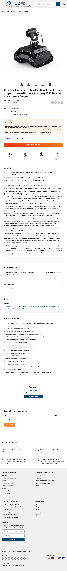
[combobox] (45, 4)
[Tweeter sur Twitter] (59, 102)
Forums (38, 504)
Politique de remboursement (11, 433)
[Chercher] (58, 4)
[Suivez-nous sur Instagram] (9, 558)
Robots (38, 509)
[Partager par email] (62, 102)
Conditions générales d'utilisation (45, 480)
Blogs (37, 507)
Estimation (10, 424)
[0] (64, 4)
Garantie (4, 488)
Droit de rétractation (7, 496)
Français (26, 551)
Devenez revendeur (7, 509)
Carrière (38, 478)
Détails (10, 159)
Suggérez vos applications (9, 514)
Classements (39, 514)
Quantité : (7, 138)
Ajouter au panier (33, 144)
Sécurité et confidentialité (43, 483)
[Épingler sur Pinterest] (55, 102)
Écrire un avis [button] (33, 396)
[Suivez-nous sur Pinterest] (12, 558)
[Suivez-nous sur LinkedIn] (21, 558)
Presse (38, 485)
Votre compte (5, 475)
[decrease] (12, 138)
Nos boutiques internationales (9, 551)
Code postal (53, 415)
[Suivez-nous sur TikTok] (18, 558)
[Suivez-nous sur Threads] (24, 558)
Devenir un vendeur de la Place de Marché (13, 507)
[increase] (22, 138)
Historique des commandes (9, 478)
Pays (5, 415)
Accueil (3, 11)
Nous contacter (6, 493)
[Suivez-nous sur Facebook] (3, 558)
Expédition (4, 480)
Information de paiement (8, 491)
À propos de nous (41, 475)
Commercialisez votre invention (10, 517)
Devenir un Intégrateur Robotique (10, 504)
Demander (41, 159)
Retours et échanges (7, 483)
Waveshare (7, 100)
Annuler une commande (8, 485)
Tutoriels (38, 512)
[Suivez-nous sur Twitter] (6, 558)
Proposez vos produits (8, 512)
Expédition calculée (16, 114)
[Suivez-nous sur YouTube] (15, 558)
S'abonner (13, 539)
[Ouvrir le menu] (2, 4)
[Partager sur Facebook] (52, 102)
